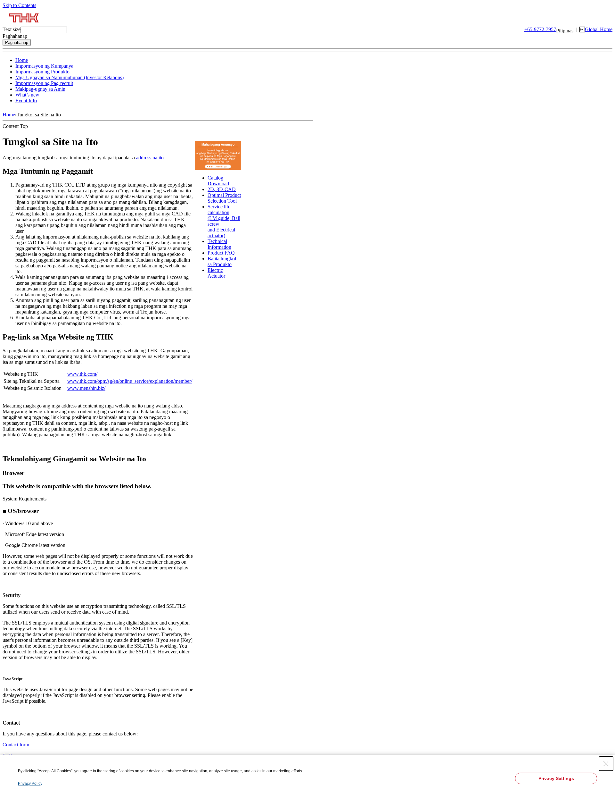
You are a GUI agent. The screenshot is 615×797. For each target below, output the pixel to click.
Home (21, 60)
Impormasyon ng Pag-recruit (44, 83)
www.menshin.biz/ (86, 388)
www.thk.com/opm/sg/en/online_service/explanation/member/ (129, 381)
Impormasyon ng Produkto (42, 71)
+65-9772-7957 (540, 29)
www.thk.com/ (82, 374)
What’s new (27, 94)
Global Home (598, 29)
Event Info (26, 100)
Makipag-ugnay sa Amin (40, 89)
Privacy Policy (30, 783)
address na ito (150, 157)
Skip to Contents (19, 5)
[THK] (24, 25)
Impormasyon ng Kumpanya (44, 66)
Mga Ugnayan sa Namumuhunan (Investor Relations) (69, 77)
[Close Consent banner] (606, 764)
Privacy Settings (556, 778)
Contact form (16, 744)
